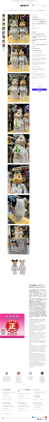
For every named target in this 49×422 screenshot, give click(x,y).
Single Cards (16, 10)
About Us (36, 10)
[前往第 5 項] (3, 33)
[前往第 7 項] (3, 41)
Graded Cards (21, 10)
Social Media (32, 10)
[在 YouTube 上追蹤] (7, 413)
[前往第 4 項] (3, 28)
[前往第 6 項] (3, 37)
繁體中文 (14, 418)
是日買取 (43, 10)
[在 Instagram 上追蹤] (5, 413)
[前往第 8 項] (3, 45)
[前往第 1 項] (3, 16)
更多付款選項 (39, 91)
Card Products (11, 10)
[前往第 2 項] (3, 20)
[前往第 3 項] (3, 24)
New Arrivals (6, 10)
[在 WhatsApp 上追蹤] (10, 413)
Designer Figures (26, 10)
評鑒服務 (40, 10)
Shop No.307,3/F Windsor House (39, 405)
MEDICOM (34, 14)
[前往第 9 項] (3, 49)
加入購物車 (39, 86)
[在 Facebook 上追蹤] (2, 413)
